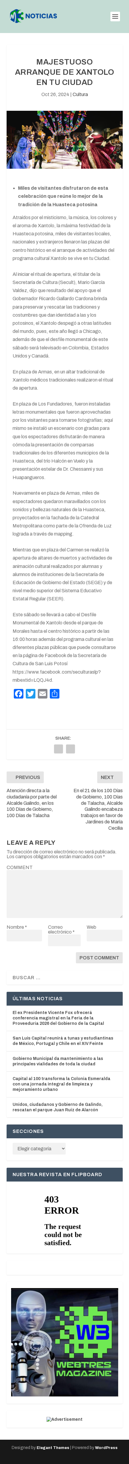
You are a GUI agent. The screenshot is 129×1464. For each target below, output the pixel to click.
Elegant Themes (53, 1448)
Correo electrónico (61, 929)
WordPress (106, 1448)
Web (91, 927)
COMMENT (20, 867)
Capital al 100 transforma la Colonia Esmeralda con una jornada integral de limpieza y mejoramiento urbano (61, 1084)
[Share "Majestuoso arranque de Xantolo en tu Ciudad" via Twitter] (70, 749)
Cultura (80, 94)
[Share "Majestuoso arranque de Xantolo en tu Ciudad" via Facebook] (58, 749)
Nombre (17, 927)
